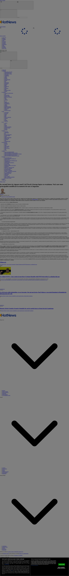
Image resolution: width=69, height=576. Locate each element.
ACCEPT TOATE (61, 564)
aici (11, 570)
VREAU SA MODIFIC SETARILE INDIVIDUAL (61, 568)
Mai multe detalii (7, 564)
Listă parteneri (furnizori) (34, 565)
